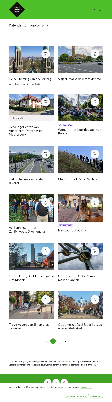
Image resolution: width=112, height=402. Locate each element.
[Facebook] (47, 382)
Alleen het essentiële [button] (76, 396)
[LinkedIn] (56, 382)
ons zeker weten (64, 361)
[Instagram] (64, 382)
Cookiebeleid (86, 387)
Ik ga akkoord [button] (95, 396)
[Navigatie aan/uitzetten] (100, 9)
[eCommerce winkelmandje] (94, 9)
